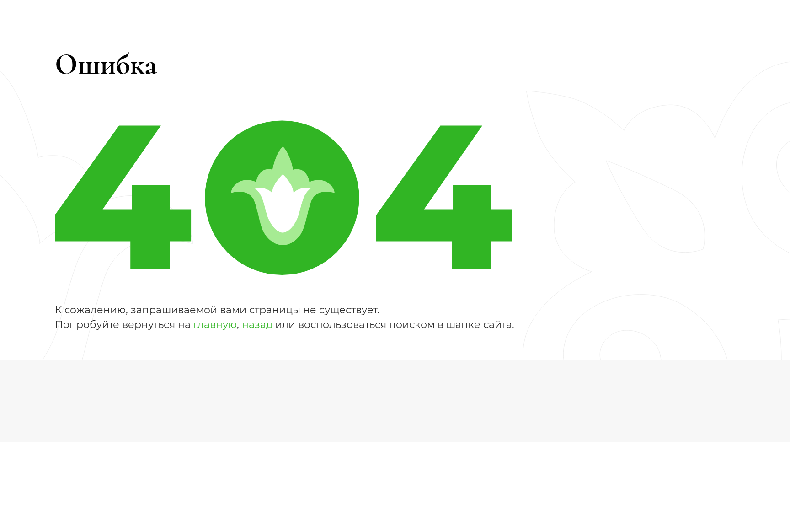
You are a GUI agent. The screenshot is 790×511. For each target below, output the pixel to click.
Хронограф (155, 402)
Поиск (324, 382)
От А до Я (241, 382)
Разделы (150, 382)
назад (257, 324)
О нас (234, 402)
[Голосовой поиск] (476, 19)
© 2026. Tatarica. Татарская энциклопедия (471, 382)
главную (215, 324)
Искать (504, 18)
